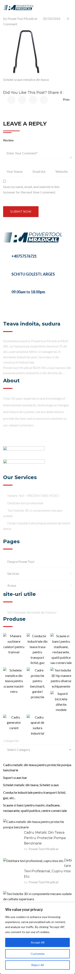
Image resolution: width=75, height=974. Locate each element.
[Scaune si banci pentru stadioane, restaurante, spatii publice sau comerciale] (61, 649)
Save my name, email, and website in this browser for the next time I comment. (31, 189)
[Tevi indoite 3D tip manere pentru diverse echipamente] (61, 678)
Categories (11, 741)
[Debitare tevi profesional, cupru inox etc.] (33, 860)
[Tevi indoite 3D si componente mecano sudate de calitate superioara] (37, 896)
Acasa (11, 585)
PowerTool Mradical (22, 18)
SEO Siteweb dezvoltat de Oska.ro (31, 612)
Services (13, 573)
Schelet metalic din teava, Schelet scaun (31, 785)
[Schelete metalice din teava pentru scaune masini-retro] (14, 681)
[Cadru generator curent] (14, 723)
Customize (38, 953)
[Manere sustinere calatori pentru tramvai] (14, 644)
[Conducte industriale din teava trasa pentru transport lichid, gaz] (37, 649)
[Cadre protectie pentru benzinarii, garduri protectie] (37, 684)
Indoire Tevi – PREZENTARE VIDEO (33, 495)
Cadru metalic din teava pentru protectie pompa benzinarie (45, 837)
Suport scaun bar (15, 777)
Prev (66, 99)
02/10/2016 (51, 18)
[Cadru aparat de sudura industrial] (37, 725)
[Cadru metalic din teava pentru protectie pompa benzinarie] (37, 824)
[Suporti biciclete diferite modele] (61, 701)
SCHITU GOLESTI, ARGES (33, 274)
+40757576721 (24, 256)
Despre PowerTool (20, 561)
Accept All (37, 942)
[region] (37, 938)
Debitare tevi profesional (25, 503)
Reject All (37, 965)
